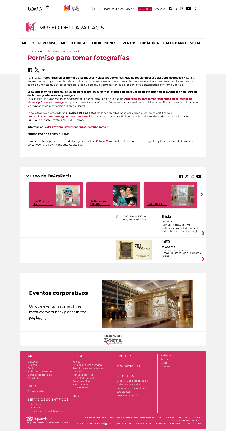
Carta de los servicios (40, 374)
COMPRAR (145, 8)
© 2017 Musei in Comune (90, 423)
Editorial (33, 361)
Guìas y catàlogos (82, 381)
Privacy (111, 423)
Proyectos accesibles (128, 395)
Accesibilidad (80, 384)
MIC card (77, 371)
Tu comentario (80, 387)
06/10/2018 (181, 228)
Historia (32, 364)
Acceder (160, 8)
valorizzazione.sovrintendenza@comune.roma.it (76, 127)
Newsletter (34, 377)
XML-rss (197, 423)
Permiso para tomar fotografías (45, 410)
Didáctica (149, 43)
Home (30, 51)
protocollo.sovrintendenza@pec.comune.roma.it (59, 116)
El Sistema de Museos (40, 371)
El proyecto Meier (38, 391)
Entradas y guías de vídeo (87, 364)
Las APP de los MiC (83, 377)
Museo (28, 43)
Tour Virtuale (154, 203)
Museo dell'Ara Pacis (71, 27)
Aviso (164, 362)
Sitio (32, 386)
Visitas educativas (82, 374)
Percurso (47, 43)
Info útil (76, 361)
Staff (30, 368)
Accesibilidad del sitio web (177, 423)
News (164, 359)
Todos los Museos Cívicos (118, 8)
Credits (158, 423)
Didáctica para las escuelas (132, 380)
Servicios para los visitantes (87, 368)
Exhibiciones (104, 43)
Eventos (128, 43)
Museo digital (74, 43)
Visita (195, 43)
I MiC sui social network (98, 202)
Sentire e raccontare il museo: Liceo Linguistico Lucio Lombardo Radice (181, 253)
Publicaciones (36, 404)
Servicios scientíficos (48, 399)
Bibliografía (34, 407)
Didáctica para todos (128, 384)
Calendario (174, 43)
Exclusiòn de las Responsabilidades (135, 423)
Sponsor (166, 366)
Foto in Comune (106, 141)
